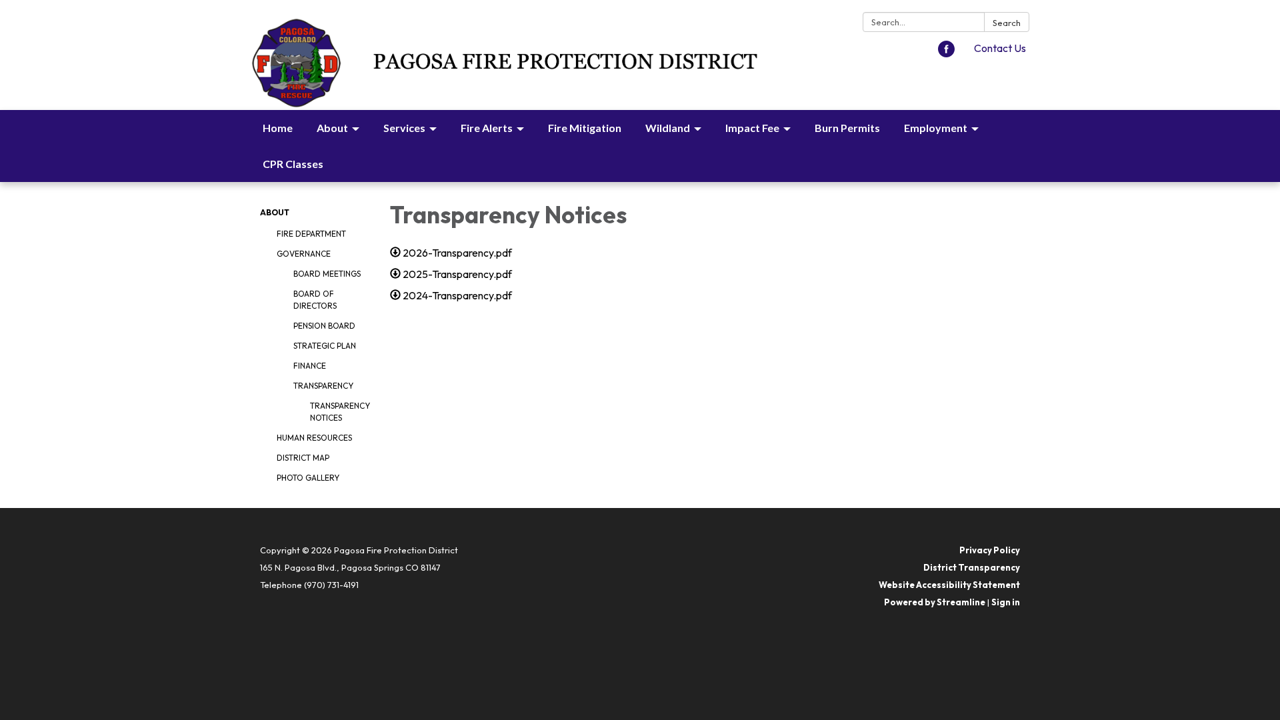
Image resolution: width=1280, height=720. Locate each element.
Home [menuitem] (278, 127)
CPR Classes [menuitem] (293, 163)
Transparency (323, 386)
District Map (303, 458)
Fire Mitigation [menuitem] (584, 127)
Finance (309, 366)
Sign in (1005, 602)
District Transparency (971, 567)
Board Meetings (327, 274)
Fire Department (311, 234)
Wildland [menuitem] (667, 127)
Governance (304, 254)
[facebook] (946, 53)
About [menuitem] (332, 127)
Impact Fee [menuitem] (752, 127)
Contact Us (1000, 48)
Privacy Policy (989, 550)
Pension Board (324, 326)
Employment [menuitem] (935, 127)
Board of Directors (315, 300)
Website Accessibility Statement (949, 584)
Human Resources (314, 438)
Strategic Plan (324, 346)
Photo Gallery (308, 478)
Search (1007, 22)
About (274, 212)
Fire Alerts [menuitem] (487, 127)
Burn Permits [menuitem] (847, 127)
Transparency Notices (340, 412)
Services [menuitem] (404, 127)
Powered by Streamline (934, 602)
